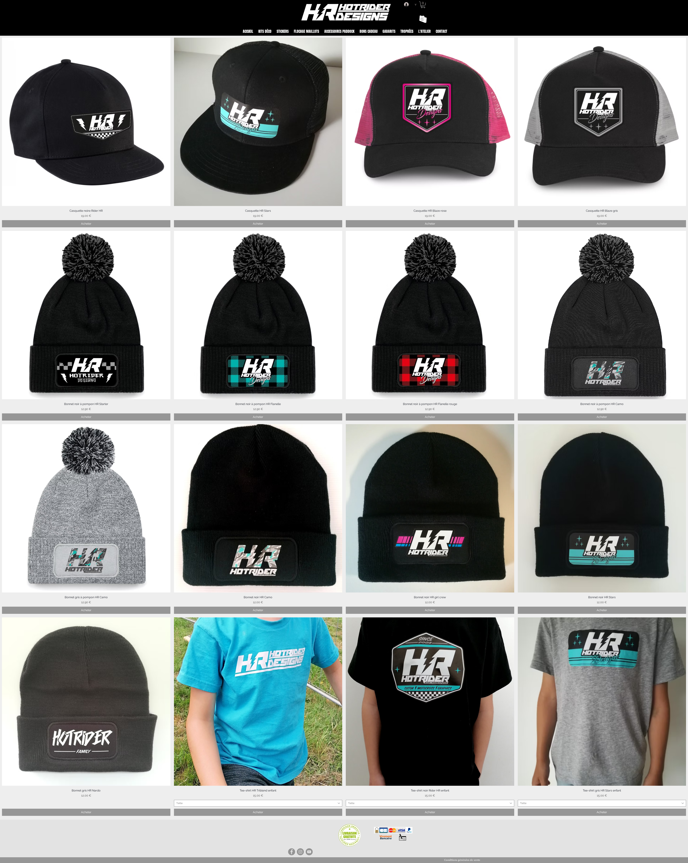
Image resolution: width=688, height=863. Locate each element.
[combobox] (258, 803)
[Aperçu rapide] (86, 122)
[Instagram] (300, 851)
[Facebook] (291, 851)
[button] (423, 4)
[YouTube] (309, 851)
